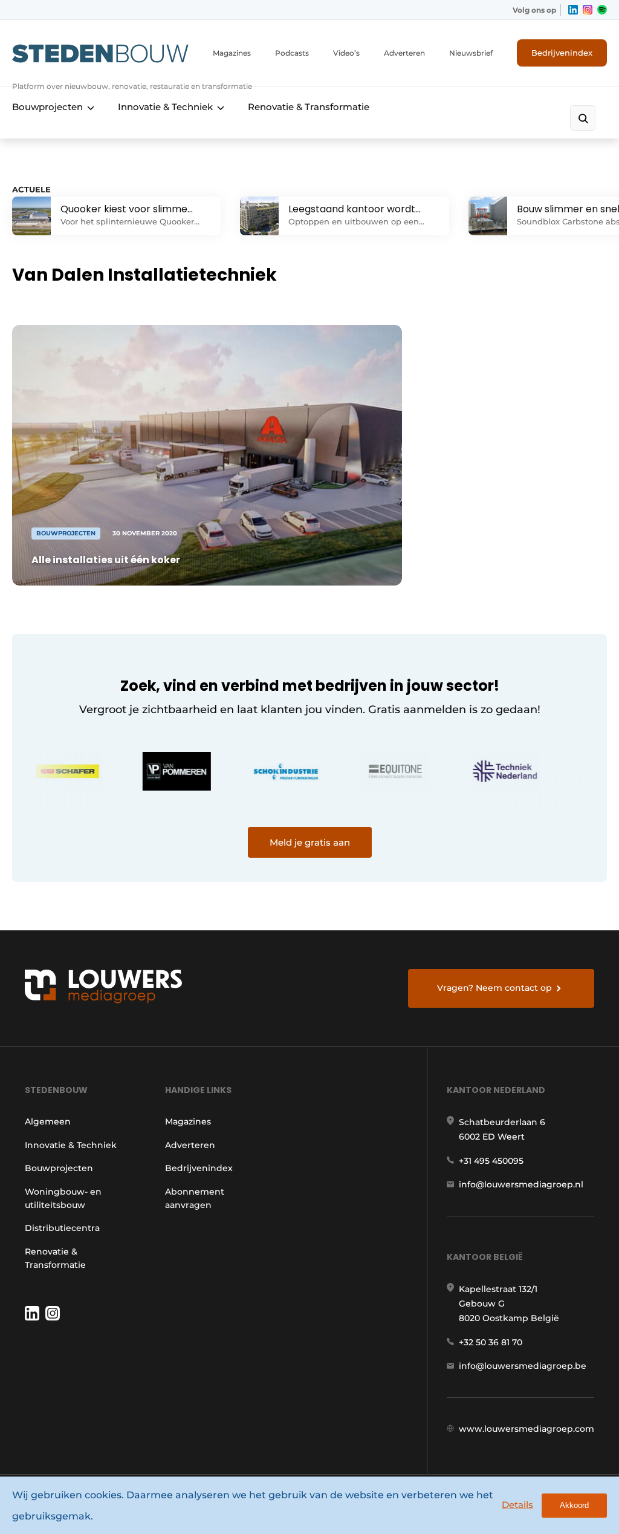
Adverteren (404, 52)
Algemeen (48, 1121)
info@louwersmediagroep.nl (521, 1184)
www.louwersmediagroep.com (526, 1428)
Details (517, 1504)
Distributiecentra (62, 1227)
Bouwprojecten (47, 107)
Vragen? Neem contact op (494, 987)
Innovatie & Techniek (165, 107)
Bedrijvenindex (561, 52)
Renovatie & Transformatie (308, 107)
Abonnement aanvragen (194, 1198)
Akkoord (574, 1505)
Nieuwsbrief (471, 52)
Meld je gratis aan (310, 842)
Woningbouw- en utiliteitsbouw (63, 1198)
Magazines (232, 52)
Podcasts (292, 52)
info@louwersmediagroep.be (522, 1365)
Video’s (346, 52)
